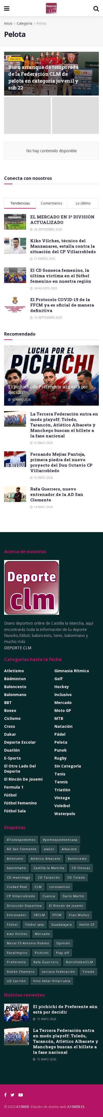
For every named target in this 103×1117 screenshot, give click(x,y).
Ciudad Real (17, 887)
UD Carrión (16, 981)
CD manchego (18, 877)
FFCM (57, 915)
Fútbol (10, 795)
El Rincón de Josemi (66, 906)
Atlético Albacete (45, 858)
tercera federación (58, 971)
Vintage (62, 797)
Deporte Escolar (20, 742)
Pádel (59, 734)
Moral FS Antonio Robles (28, 943)
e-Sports (12, 758)
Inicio (8, 23)
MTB (58, 718)
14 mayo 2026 (43, 507)
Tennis (61, 781)
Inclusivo (63, 694)
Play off (62, 953)
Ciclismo (12, 718)
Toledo (88, 971)
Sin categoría (67, 766)
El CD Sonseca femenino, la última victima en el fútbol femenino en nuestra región (60, 275)
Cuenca (49, 896)
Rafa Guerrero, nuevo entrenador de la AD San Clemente (56, 494)
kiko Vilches (17, 934)
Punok (60, 750)
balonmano (16, 868)
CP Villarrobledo (21, 896)
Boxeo (10, 710)
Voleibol (62, 805)
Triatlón (62, 789)
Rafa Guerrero (46, 962)
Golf (58, 678)
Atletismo (14, 670)
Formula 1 (13, 787)
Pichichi (42, 953)
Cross (9, 726)
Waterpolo (64, 813)
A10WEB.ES (75, 1106)
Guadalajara (61, 924)
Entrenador (16, 915)
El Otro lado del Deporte (20, 768)
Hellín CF (87, 924)
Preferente (16, 962)
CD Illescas (81, 868)
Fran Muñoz (79, 915)
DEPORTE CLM (17, 647)
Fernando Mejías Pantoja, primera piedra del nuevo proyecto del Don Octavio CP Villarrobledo (61, 462)
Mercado (63, 702)
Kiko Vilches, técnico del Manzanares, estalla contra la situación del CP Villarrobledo (63, 246)
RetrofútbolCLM (79, 962)
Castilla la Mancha (49, 868)
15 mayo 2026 (21, 400)
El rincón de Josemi (23, 779)
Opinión (63, 943)
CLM (38, 887)
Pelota (41, 23)
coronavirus (59, 887)
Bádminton (15, 678)
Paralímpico (17, 953)
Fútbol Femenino (20, 803)
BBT (8, 702)
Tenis (59, 774)
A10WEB (22, 1106)
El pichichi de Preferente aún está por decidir (48, 389)
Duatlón (12, 750)
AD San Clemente (22, 849)
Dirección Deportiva (24, 906)
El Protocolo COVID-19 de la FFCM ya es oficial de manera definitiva (62, 305)
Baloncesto (15, 686)
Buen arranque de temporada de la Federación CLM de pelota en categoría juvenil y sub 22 (43, 77)
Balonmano (15, 694)
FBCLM (39, 915)
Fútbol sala (34, 924)
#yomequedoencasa (60, 840)
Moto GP (62, 710)
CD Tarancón (49, 877)
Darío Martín (73, 896)
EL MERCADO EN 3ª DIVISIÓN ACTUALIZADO (62, 219)
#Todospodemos (21, 840)
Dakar (10, 734)
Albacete (69, 849)
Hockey (61, 686)
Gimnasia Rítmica (71, 670)
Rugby (60, 758)
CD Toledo (76, 877)
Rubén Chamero (21, 971)
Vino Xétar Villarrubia (51, 981)
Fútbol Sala (15, 810)
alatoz (49, 849)
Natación (63, 726)
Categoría (25, 23)
